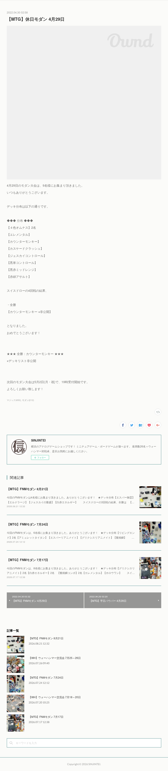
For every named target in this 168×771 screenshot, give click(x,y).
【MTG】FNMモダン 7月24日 (27, 524)
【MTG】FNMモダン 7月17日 (27, 560)
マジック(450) (14, 400)
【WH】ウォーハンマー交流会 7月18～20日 (55, 697)
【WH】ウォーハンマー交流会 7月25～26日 (55, 658)
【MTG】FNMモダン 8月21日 (27, 489)
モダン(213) (28, 400)
